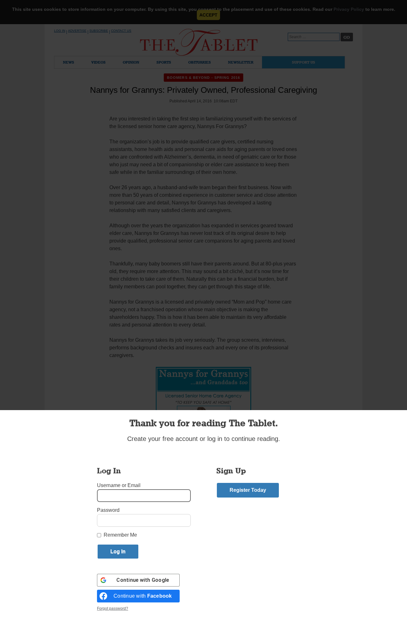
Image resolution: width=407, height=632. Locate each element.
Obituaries (199, 62)
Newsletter (240, 62)
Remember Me (120, 535)
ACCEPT (208, 14)
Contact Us (121, 30)
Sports (163, 62)
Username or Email (119, 485)
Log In (59, 30)
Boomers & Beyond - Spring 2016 (203, 77)
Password (108, 510)
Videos (98, 62)
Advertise (77, 30)
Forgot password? (112, 608)
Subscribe (98, 30)
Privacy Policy (349, 9)
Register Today (248, 490)
